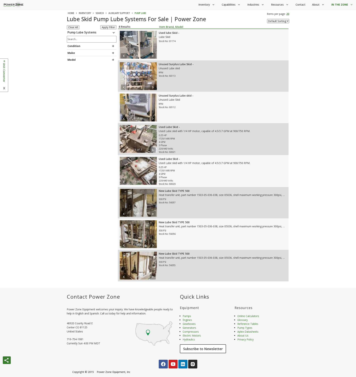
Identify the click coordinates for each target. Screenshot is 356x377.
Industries (255, 4)
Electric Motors (192, 335)
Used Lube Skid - (169, 127)
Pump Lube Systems (91, 33)
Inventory (206, 4)
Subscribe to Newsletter (203, 349)
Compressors (191, 331)
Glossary (242, 320)
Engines (187, 320)
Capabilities (231, 4)
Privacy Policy (245, 339)
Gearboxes (189, 324)
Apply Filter (108, 27)
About (318, 4)
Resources (280, 4)
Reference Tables (247, 324)
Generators (189, 327)
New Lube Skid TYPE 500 (174, 191)
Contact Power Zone (93, 296)
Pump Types (244, 327)
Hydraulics (189, 339)
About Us (242, 335)
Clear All (73, 27)
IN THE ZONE (342, 4)
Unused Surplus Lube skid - (176, 95)
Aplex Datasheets (247, 331)
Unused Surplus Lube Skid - (176, 64)
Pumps (187, 316)
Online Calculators (248, 316)
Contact (300, 4)
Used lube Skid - (169, 33)
